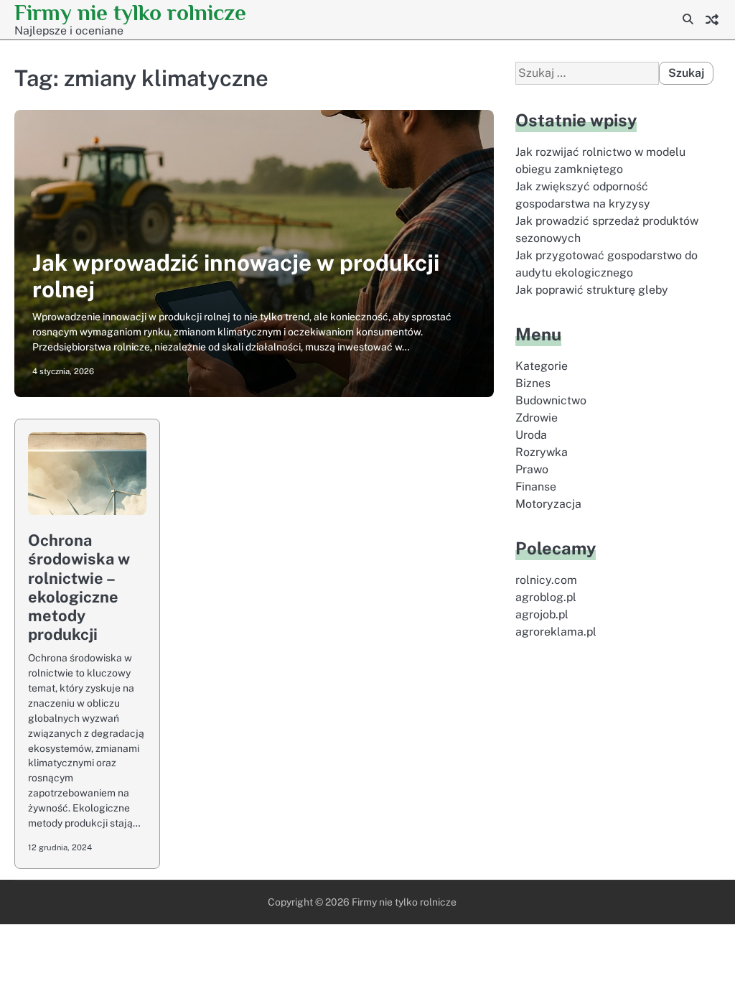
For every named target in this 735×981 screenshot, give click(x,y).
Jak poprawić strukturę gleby (591, 290)
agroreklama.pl (555, 631)
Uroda (531, 435)
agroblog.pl (545, 597)
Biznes (533, 383)
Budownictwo (550, 400)
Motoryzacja (548, 504)
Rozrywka (541, 452)
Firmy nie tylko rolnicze (130, 12)
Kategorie (541, 366)
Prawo (531, 469)
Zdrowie (536, 417)
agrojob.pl (541, 614)
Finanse (535, 486)
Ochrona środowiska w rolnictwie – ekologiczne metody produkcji (79, 587)
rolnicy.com (546, 580)
